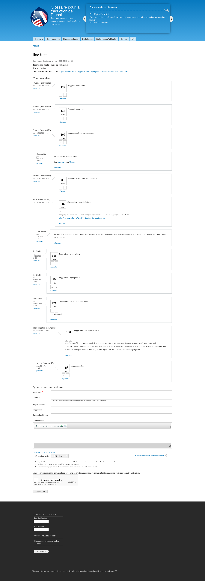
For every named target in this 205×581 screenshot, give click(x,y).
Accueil (36, 45)
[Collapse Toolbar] (170, 427)
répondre (62, 98)
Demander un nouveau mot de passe (46, 542)
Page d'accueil (39, 404)
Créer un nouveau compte (45, 535)
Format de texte (42, 455)
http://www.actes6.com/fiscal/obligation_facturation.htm (82, 217)
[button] (36, 426)
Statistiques (87, 39)
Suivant (171, 19)
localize (60, 162)
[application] (102, 435)
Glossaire (39, 39)
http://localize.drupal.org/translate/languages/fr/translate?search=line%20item (93, 71)
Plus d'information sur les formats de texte (149, 455)
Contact (124, 39)
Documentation (53, 39)
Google (72, 162)
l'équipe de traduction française (82, 571)
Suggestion (37, 409)
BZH (133, 39)
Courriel (37, 397)
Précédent (84, 19)
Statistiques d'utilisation (106, 39)
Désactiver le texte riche (44, 452)
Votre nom (38, 391)
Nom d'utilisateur (41, 518)
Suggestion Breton (40, 414)
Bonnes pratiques (70, 39)
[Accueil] (39, 13)
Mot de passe (39, 526)
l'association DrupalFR (107, 571)
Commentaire (38, 420)
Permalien (36, 88)
